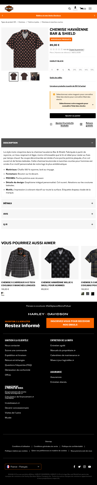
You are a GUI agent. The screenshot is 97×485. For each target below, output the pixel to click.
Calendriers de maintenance (63, 355)
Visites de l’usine (13, 412)
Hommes (21, 22)
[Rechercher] (69, 8)
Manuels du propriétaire (61, 350)
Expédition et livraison (15, 355)
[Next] (94, 15)
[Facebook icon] (74, 466)
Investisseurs (11, 403)
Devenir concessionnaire (17, 408)
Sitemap (48, 441)
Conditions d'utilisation (21, 446)
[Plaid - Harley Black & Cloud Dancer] (2, 293)
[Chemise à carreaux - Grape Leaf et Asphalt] (87, 293)
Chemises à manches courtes (52, 22)
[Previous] (2, 15)
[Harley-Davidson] (48, 314)
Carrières (9, 398)
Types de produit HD (8, 22)
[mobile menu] (89, 9)
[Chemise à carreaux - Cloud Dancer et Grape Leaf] (82, 293)
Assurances (56, 377)
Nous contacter (12, 345)
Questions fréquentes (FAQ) (18, 365)
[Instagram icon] (84, 466)
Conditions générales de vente (46, 446)
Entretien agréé (57, 345)
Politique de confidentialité (72, 446)
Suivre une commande (16, 350)
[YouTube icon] (89, 466)
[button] (59, 49)
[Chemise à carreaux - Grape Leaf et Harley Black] (92, 293)
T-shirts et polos (33, 22)
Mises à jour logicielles (61, 360)
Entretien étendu (58, 382)
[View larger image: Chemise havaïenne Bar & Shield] (24, 48)
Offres (8, 375)
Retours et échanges (15, 360)
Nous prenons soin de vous (81, 451)
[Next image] (43, 49)
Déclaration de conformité (17, 370)
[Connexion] (75, 8)
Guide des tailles (56, 77)
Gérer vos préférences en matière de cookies (49, 451)
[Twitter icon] (79, 466)
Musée (8, 417)
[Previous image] (6, 49)
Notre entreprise (13, 393)
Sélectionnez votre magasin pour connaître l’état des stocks (73, 104)
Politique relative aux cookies (16, 451)
